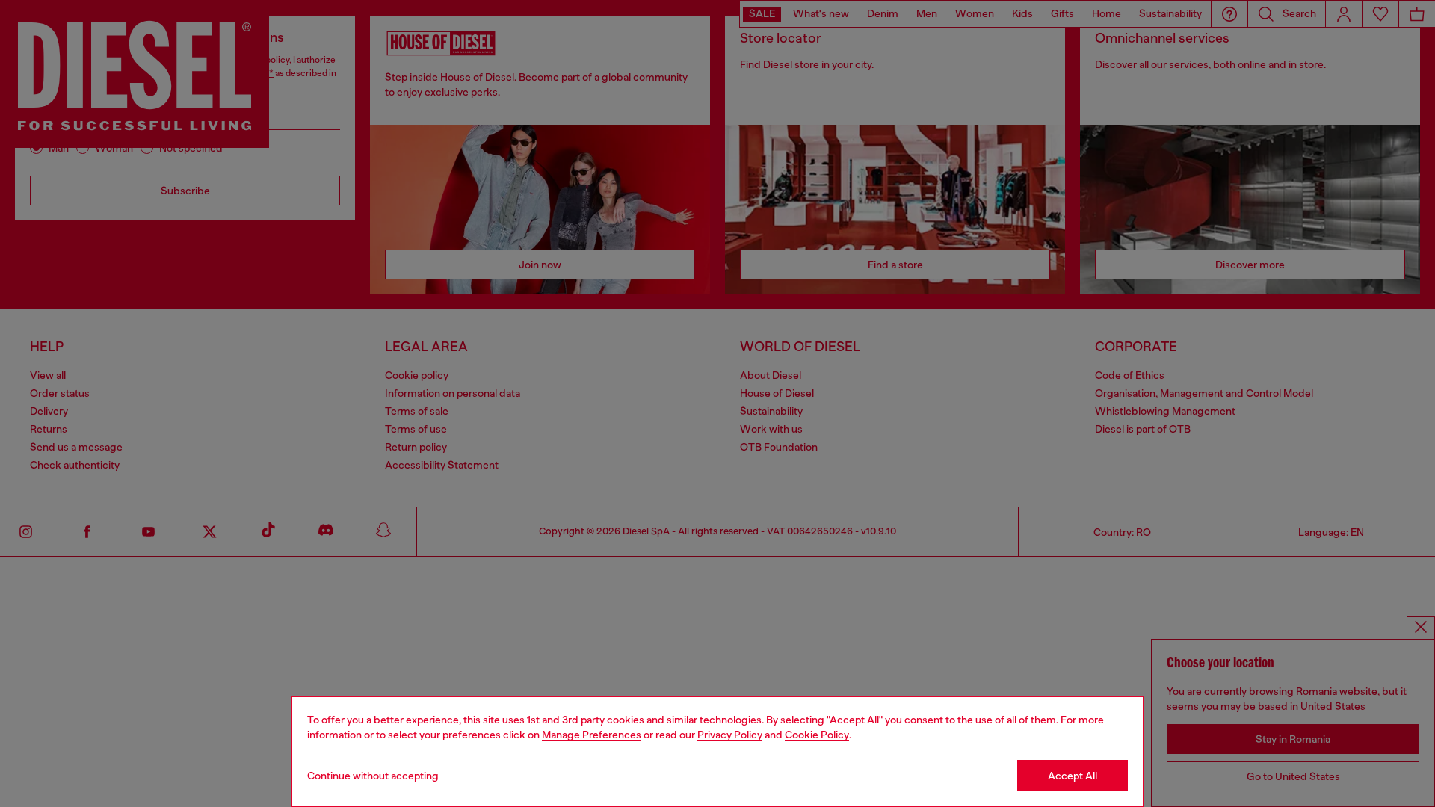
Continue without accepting (373, 776)
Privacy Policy (729, 734)
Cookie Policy (817, 734)
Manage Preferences (591, 734)
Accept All (1072, 776)
